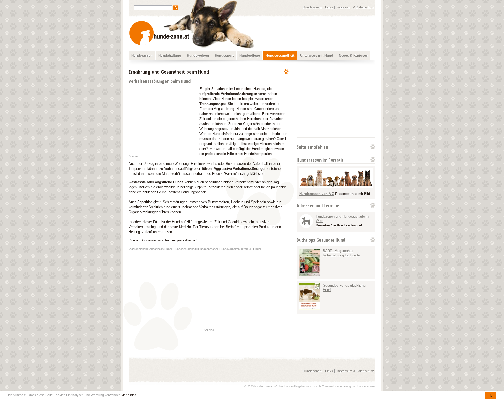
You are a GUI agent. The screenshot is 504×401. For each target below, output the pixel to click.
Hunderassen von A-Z (316, 194)
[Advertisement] (335, 101)
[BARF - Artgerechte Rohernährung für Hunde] (309, 274)
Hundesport (224, 55)
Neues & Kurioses (353, 55)
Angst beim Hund (160, 248)
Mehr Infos (128, 395)
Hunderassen (142, 55)
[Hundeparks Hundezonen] (306, 227)
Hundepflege (249, 55)
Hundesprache (207, 248)
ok (490, 396)
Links (329, 7)
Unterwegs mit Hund (316, 55)
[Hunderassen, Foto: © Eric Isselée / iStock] (336, 187)
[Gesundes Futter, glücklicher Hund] (309, 309)
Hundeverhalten (229, 248)
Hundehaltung (169, 55)
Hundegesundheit (280, 55)
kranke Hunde (251, 248)
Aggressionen (138, 248)
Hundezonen (312, 7)
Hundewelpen (198, 55)
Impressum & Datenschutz (355, 7)
